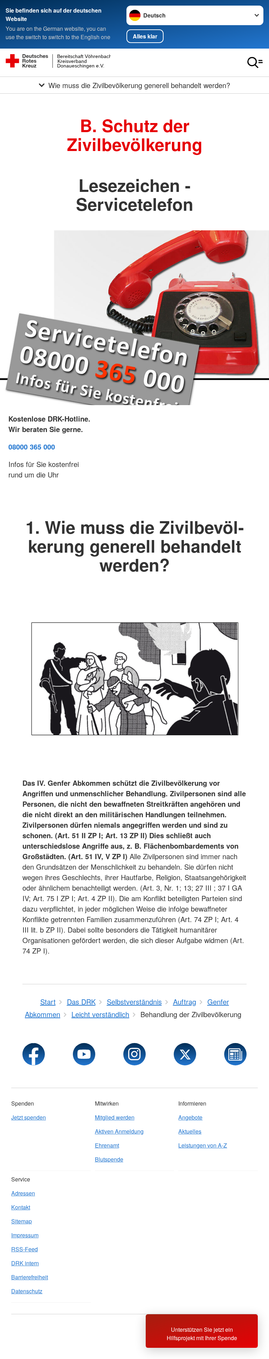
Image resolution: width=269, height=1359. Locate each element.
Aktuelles (189, 1131)
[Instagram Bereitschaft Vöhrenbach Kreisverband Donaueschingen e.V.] (134, 1054)
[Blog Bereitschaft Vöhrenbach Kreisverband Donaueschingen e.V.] (235, 1054)
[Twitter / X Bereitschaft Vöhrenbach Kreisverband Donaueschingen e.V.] (185, 1054)
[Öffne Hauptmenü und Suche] (255, 62)
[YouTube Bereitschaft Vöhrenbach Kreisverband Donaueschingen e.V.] (84, 1054)
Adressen (23, 1193)
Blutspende (109, 1159)
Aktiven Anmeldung (119, 1131)
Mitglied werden (114, 1117)
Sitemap (21, 1221)
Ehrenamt (107, 1145)
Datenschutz (26, 1291)
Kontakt (20, 1207)
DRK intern (25, 1263)
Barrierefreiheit (29, 1277)
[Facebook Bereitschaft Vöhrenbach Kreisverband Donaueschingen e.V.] (33, 1054)
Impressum (25, 1235)
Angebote (190, 1117)
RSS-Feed (24, 1249)
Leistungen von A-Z (202, 1145)
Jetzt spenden (28, 1117)
